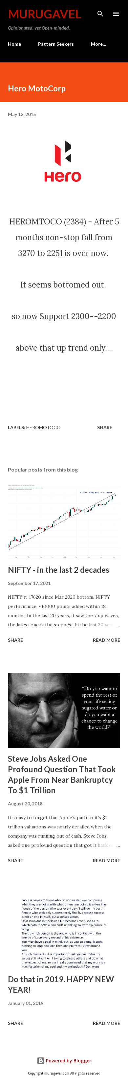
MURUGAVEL (44, 14)
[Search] (100, 12)
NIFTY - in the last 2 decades (58, 569)
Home (14, 44)
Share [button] (104, 427)
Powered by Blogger (68, 1060)
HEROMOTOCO (43, 427)
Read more (106, 640)
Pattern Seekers (56, 44)
